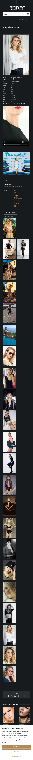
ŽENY (4, 2)
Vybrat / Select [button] (10, 213)
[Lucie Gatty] (8, 715)
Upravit (16, 751)
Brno (15, 194)
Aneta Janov (22, 724)
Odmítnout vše (16, 756)
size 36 (16, 206)
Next (27, 19)
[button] (4, 716)
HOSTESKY (20, 2)
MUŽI (12, 2)
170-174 (16, 190)
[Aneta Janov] (24, 715)
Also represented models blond (13, 186)
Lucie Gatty (6, 724)
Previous (20, 19)
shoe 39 (16, 203)
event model (18, 198)
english (16, 197)
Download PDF (8, 216)
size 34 (16, 205)
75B (15, 192)
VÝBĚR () (29, 2)
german (16, 200)
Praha (16, 202)
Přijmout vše (16, 746)
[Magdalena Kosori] (16, 55)
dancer (16, 195)
